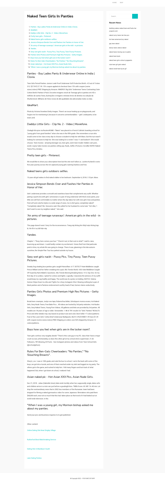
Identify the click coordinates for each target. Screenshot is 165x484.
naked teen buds (114, 56)
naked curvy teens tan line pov (119, 35)
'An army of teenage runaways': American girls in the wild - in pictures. (57, 45)
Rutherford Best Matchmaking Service (41, 440)
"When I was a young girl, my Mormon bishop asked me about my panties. (58, 67)
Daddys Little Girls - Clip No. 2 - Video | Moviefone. (49, 33)
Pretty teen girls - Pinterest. (41, 36)
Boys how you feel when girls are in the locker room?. (51, 58)
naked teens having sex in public (120, 52)
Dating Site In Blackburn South (38, 449)
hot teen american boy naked (118, 39)
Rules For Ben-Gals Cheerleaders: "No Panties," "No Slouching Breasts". (57, 61)
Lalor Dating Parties (34, 458)
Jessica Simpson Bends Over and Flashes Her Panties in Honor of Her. (57, 42)
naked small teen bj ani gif (118, 69)
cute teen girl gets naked (117, 64)
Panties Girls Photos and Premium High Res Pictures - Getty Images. (56, 55)
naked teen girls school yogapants (120, 60)
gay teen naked (114, 43)
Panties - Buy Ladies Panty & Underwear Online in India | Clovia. (54, 27)
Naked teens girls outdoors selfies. (44, 39)
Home (114, 2)
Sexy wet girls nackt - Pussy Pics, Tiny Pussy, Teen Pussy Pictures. (56, 52)
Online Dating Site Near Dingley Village (41, 430)
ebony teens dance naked (117, 48)
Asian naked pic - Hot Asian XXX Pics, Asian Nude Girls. (51, 64)
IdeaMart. (34, 30)
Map (121, 2)
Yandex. (33, 49)
